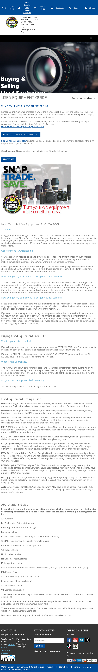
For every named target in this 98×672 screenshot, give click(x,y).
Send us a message (5, 651)
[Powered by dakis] (87, 667)
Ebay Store (12, 7)
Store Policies (64, 667)
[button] (91, 38)
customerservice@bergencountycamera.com (22, 126)
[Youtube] (75, 640)
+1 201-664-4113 (8, 645)
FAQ (75, 7)
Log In (92, 7)
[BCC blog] (75, 646)
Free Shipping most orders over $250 (27, 7)
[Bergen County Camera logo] (12, 22)
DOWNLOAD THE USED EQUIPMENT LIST (21, 134)
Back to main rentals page (83, 98)
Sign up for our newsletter (14, 140)
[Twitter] (87, 640)
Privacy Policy (51, 667)
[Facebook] (69, 640)
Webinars (60, 7)
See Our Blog (43, 7)
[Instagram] (81, 640)
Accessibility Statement (21, 669)
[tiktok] (69, 646)
